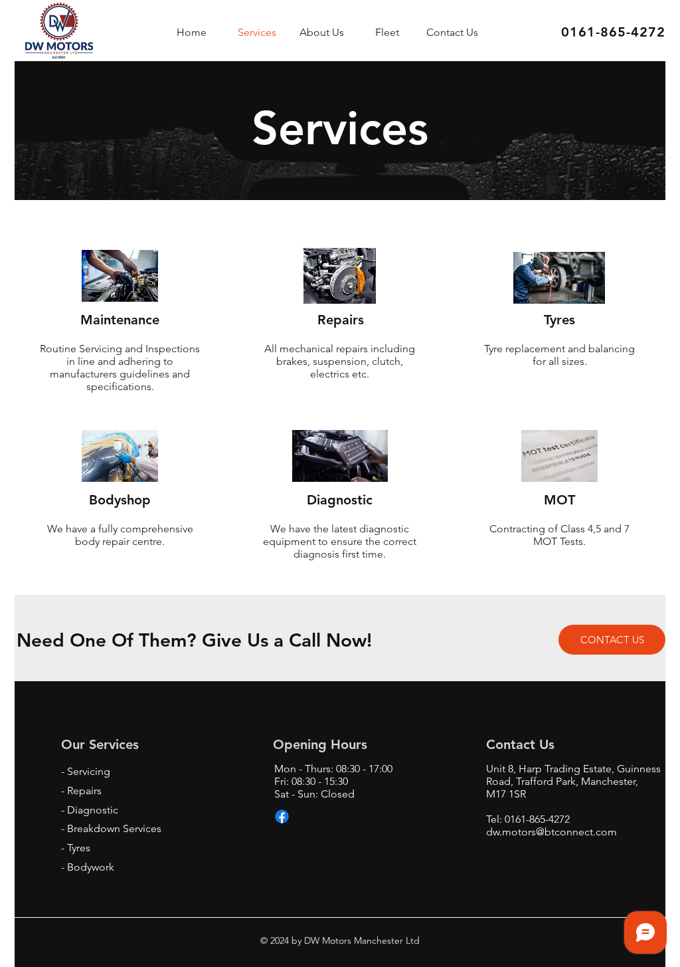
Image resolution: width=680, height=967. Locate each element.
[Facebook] (282, 816)
